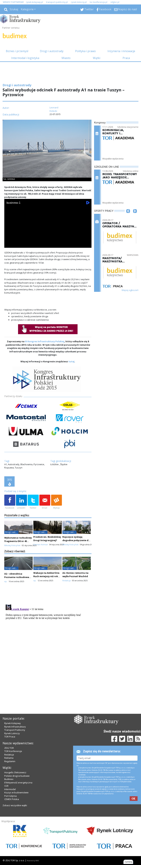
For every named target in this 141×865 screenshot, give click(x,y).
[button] (128, 216)
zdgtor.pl (114, 2)
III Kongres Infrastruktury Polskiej (44, 341)
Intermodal (10, 789)
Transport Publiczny (14, 729)
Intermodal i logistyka (25, 58)
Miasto (66, 58)
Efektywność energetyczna (18, 782)
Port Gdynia (10, 795)
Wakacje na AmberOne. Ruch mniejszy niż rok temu (46, 576)
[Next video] (17, 244)
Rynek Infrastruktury (15, 726)
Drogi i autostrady (51, 51)
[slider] (47, 240)
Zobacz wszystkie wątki (15, 805)
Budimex (8, 779)
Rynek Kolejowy (12, 723)
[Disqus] (47, 646)
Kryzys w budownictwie (16, 792)
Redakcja (9, 754)
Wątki (96, 58)
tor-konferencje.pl (98, 2)
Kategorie (27, 9)
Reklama (8, 757)
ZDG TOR (9, 747)
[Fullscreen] (87, 244)
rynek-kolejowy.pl (34, 2)
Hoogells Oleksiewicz (15, 772)
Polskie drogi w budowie (17, 775)
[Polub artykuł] (9, 502)
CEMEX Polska (11, 799)
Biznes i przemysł (17, 51)
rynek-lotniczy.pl (79, 2)
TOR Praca (9, 736)
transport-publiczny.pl (57, 2)
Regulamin (9, 761)
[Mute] (26, 244)
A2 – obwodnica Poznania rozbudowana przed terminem (18, 577)
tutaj (71, 361)
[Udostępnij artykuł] (21, 502)
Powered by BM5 (33, 861)
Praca (126, 58)
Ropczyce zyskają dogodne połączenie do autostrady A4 (76, 540)
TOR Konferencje (13, 751)
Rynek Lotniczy (12, 733)
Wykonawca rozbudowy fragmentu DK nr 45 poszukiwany (18, 541)
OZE (6, 785)
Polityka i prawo (85, 51)
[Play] (8, 244)
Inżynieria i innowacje (121, 51)
